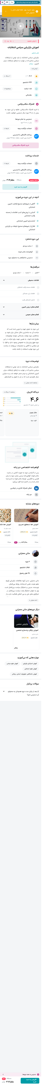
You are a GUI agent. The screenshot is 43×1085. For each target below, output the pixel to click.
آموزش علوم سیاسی (12, 664)
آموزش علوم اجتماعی (30, 669)
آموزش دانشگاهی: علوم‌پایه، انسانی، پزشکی (24, 674)
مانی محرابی (24, 553)
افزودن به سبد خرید (20, 187)
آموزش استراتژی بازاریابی (30, 664)
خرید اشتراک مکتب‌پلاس (20, 145)
